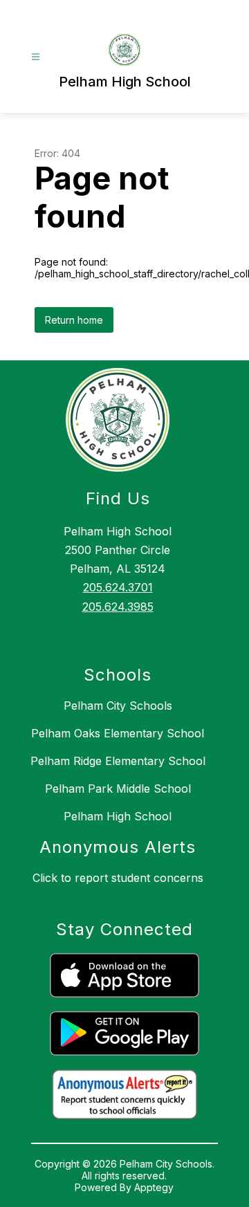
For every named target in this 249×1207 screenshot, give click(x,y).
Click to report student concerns (118, 878)
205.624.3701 (118, 587)
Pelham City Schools (118, 705)
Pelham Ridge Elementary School (117, 761)
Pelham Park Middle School (118, 788)
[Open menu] (36, 57)
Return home (74, 320)
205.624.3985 (118, 607)
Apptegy (154, 1187)
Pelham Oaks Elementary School (117, 733)
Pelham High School (118, 816)
